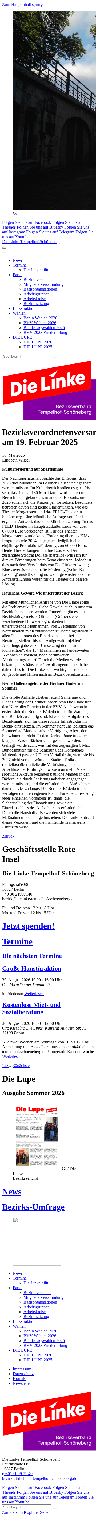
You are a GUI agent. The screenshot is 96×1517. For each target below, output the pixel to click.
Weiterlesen (34, 993)
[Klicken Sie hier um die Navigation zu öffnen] (4, 252)
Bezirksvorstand (37, 279)
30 (15, 1065)
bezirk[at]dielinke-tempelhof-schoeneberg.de (39, 1478)
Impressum (22, 1369)
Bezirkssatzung (36, 303)
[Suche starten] (55, 357)
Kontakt (19, 1378)
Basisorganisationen (40, 289)
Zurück (8, 836)
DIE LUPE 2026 (37, 342)
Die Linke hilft (35, 270)
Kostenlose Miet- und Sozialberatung (31, 1008)
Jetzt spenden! (28, 926)
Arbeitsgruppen (36, 294)
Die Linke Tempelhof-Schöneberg (31, 241)
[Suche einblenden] (4, 248)
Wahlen (19, 313)
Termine (20, 265)
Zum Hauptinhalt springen (24, 4)
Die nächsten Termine (32, 955)
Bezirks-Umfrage (33, 1207)
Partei (17, 274)
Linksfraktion (24, 308)
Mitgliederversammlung (43, 284)
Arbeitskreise (34, 298)
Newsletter (22, 1383)
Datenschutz (23, 1373)
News (18, 260)
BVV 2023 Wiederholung (45, 332)
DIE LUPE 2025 (37, 347)
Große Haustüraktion (31, 968)
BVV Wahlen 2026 (39, 322)
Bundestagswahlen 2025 (44, 327)
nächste (23, 1065)
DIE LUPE (22, 337)
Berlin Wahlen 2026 (40, 318)
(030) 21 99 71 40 (17, 1473)
